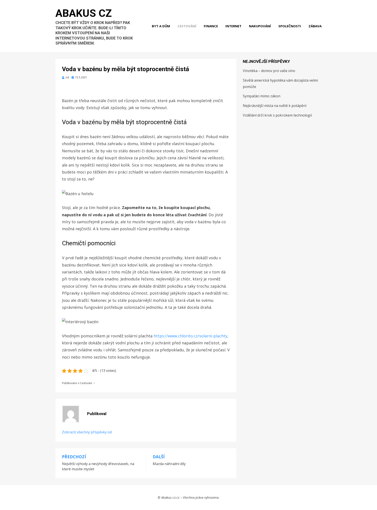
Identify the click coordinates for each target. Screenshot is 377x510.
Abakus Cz (83, 13)
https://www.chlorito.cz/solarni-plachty (190, 335)
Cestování (187, 26)
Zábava (315, 26)
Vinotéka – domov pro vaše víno (269, 70)
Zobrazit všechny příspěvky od (87, 432)
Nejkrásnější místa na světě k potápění (274, 105)
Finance (211, 26)
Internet (233, 26)
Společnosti (289, 26)
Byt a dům (161, 26)
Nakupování (260, 26)
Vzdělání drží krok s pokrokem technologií (277, 115)
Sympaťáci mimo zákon (261, 96)
